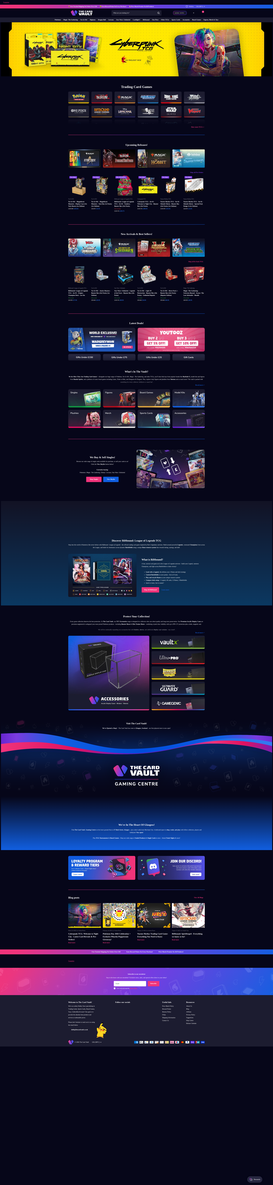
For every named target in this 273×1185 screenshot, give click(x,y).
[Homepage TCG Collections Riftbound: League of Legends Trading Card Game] (101, 111)
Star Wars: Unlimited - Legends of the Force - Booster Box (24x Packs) (124, 293)
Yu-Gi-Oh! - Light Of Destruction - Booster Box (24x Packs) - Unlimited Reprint (147, 293)
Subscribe (153, 983)
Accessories (186, 20)
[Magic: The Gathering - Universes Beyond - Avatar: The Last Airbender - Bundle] (194, 275)
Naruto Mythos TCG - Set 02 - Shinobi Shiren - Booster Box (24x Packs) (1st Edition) (170, 204)
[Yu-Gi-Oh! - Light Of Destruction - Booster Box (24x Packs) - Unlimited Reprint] (148, 275)
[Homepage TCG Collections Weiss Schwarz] (194, 97)
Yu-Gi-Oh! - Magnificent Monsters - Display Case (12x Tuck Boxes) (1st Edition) (77, 204)
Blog (187, 1009)
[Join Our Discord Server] (171, 868)
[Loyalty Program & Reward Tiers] (101, 868)
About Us (189, 1006)
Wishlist (191, 6)
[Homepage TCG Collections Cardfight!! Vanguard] (194, 111)
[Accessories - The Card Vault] (108, 673)
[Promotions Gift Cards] (188, 357)
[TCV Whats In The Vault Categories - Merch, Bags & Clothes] (119, 419)
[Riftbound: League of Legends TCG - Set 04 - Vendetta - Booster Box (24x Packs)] (125, 185)
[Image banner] (136, 49)
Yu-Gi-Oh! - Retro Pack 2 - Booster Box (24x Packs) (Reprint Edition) (169, 293)
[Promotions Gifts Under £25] (154, 357)
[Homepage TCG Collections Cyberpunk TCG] (125, 125)
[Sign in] (198, 13)
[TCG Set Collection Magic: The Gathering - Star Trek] (84, 158)
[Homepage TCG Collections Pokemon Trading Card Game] (78, 97)
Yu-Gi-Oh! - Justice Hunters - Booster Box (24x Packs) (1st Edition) (101, 293)
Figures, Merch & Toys (210, 20)
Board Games (196, 20)
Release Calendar (191, 1023)
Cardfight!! (136, 20)
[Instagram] (116, 1007)
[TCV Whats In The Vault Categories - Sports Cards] (154, 419)
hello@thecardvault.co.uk (79, 1029)
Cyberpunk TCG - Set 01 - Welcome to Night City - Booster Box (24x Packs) (147, 204)
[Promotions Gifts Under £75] (119, 357)
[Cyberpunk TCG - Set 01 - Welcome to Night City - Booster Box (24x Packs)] (148, 185)
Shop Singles (94, 479)
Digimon (92, 20)
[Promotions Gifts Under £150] (84, 357)
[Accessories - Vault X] (178, 642)
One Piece (155, 20)
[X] (120, 1007)
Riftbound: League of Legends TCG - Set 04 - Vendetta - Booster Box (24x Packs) (124, 204)
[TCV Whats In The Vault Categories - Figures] (119, 398)
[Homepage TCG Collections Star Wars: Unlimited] (171, 111)
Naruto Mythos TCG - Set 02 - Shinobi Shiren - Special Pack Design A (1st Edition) (193, 204)
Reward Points (166, 1009)
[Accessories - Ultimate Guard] (178, 688)
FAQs (164, 1015)
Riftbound (146, 20)
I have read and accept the (126, 988)
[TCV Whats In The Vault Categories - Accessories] (188, 419)
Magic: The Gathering (70, 20)
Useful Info (166, 1002)
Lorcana (111, 20)
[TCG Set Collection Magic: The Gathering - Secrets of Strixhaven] (119, 248)
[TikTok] (125, 1007)
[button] (200, 385)
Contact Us (165, 1020)
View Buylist (111, 479)
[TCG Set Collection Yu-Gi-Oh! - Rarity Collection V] (154, 248)
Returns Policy (166, 1012)
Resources (190, 1002)
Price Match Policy (168, 1006)
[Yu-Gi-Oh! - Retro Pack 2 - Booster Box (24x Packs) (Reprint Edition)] (171, 275)
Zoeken (158, 13)
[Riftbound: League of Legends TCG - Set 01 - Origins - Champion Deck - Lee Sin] (79, 275)
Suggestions (189, 1017)
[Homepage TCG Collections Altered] (148, 125)
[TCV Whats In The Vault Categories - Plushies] (84, 419)
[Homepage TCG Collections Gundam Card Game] (194, 125)
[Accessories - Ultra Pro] (178, 657)
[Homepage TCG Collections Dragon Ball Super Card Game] (171, 97)
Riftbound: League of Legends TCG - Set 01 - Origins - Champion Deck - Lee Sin (78, 293)
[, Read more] (192, 13)
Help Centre (189, 1020)
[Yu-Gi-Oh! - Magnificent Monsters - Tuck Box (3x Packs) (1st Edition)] (102, 185)
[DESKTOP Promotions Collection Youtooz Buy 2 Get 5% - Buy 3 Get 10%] (171, 340)
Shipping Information (168, 1017)
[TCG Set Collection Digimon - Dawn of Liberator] (188, 248)
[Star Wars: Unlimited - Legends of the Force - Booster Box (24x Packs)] (125, 275)
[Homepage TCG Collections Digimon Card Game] (148, 97)
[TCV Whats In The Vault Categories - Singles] (84, 398)
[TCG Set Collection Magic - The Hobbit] (154, 158)
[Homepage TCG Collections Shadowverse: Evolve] (78, 125)
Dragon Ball (102, 20)
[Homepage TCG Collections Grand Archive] (171, 125)
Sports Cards (176, 20)
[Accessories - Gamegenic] (178, 703)
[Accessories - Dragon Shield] (178, 673)
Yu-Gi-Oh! (83, 20)
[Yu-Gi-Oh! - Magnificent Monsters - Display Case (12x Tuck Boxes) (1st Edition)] (79, 185)
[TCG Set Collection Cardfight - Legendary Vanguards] (84, 248)
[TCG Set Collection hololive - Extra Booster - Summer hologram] (188, 158)
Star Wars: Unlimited (123, 20)
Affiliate (188, 1012)
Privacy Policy (190, 1015)
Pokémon (58, 20)
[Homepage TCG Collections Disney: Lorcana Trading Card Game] (125, 111)
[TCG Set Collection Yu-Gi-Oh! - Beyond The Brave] (119, 158)
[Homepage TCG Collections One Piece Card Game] (78, 111)
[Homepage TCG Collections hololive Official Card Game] (101, 125)
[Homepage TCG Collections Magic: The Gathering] (125, 97)
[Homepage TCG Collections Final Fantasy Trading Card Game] (148, 111)
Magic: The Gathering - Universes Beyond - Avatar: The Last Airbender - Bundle (193, 293)
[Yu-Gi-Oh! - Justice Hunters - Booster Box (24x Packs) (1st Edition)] (102, 275)
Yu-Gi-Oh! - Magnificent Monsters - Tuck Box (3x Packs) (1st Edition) (101, 204)
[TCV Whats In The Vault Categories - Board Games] (154, 398)
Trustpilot (6, 2)
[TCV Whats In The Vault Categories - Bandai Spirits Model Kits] (188, 398)
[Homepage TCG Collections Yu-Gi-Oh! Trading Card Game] (101, 97)
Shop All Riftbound (150, 590)
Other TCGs (165, 20)
